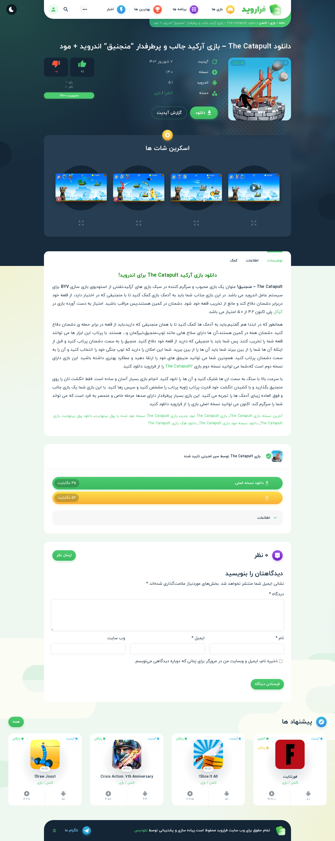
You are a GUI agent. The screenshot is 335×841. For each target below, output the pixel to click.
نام (280, 638)
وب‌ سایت (116, 638)
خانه (282, 23)
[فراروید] (261, 9)
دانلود (200, 113)
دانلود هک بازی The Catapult (172, 423)
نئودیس (141, 830)
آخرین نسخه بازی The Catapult (256, 416)
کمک (233, 260)
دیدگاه (276, 594)
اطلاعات (252, 260)
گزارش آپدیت (169, 113)
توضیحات (275, 260)
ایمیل (198, 638)
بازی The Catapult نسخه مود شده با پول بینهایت (136, 416)
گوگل (278, 312)
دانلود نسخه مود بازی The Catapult (228, 423)
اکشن (263, 23)
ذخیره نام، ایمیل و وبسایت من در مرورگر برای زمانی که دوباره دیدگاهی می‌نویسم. (206, 661)
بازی (273, 23)
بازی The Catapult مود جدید (203, 416)
